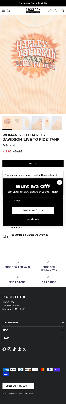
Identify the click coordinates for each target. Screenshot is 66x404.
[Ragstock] (33, 10)
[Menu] (3, 10)
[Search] (10, 10)
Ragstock (11, 145)
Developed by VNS (25, 393)
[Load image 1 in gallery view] (33, 64)
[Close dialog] (59, 182)
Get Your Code (33, 210)
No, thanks (33, 219)
